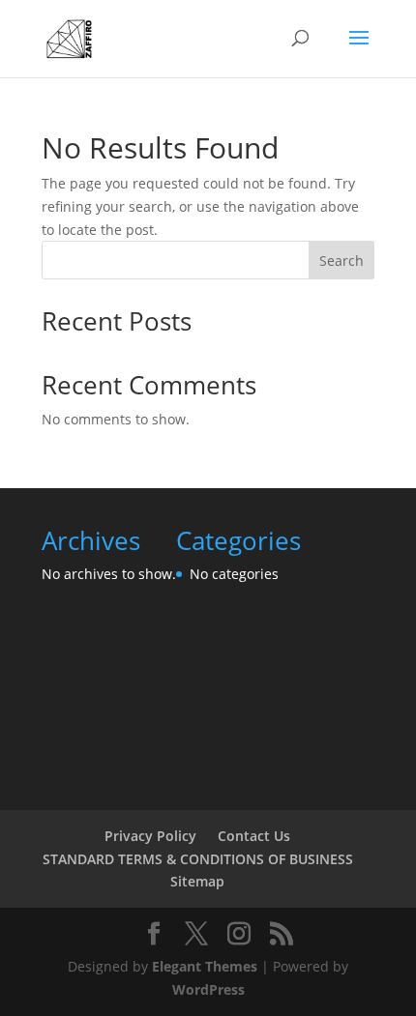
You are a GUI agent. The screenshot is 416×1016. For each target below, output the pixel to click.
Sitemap (197, 881)
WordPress (208, 989)
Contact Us (254, 836)
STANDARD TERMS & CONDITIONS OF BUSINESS (198, 859)
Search (341, 260)
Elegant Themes (204, 966)
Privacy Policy (150, 836)
